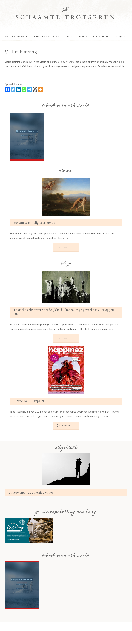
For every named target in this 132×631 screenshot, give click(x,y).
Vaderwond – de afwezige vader (31, 493)
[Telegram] (29, 89)
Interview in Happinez (29, 401)
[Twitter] (13, 89)
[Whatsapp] (24, 89)
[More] (40, 89)
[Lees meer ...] (66, 338)
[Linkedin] (18, 89)
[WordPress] (35, 89)
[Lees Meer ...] (66, 247)
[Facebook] (7, 89)
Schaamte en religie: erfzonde (34, 223)
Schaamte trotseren (66, 17)
